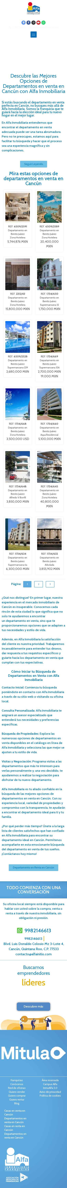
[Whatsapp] (43, 23)
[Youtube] (38, 23)
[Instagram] (33, 23)
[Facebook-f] (28, 23)
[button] (33, 34)
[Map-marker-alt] (23, 23)
